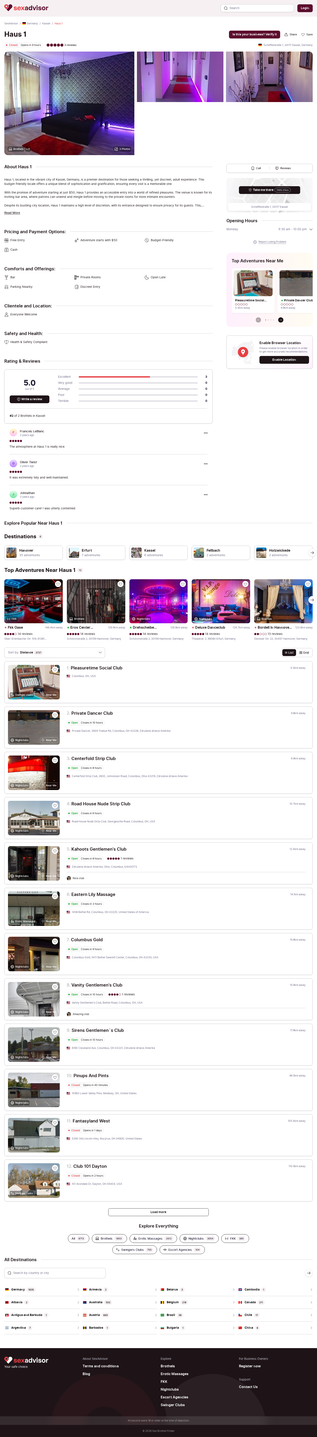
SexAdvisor (11, 23)
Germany (32, 23)
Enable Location (284, 359)
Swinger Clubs (173, 1405)
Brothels (168, 1366)
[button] (280, 320)
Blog (86, 1374)
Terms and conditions (101, 1366)
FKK (164, 1381)
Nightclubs (170, 1389)
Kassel (46, 23)
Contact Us (248, 1387)
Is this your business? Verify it (254, 34)
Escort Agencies (174, 1397)
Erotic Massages (174, 1374)
